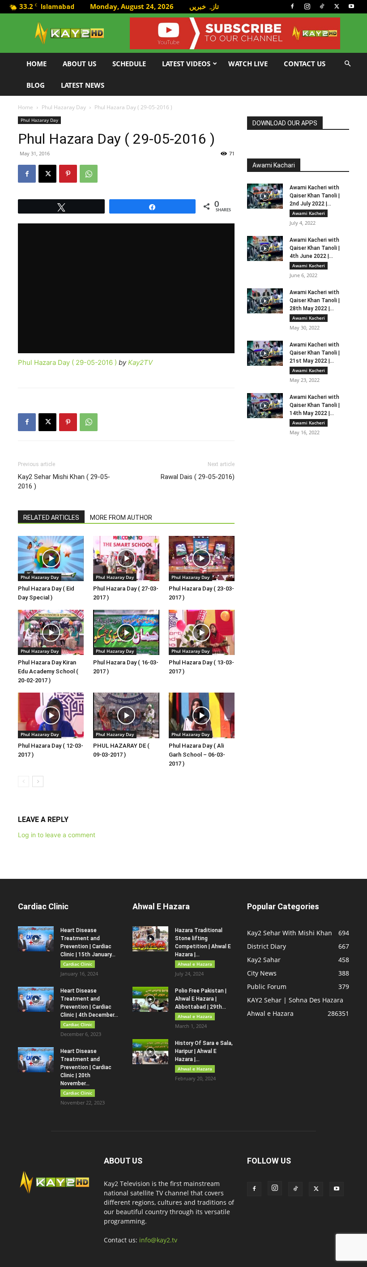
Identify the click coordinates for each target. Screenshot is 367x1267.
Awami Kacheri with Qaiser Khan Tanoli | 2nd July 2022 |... (315, 195)
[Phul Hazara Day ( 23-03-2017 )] (202, 558)
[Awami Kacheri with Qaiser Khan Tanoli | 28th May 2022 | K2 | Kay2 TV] (265, 300)
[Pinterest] (68, 174)
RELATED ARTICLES (51, 517)
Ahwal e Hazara (195, 964)
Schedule (129, 63)
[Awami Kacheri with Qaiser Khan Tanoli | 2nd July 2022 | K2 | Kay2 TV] (265, 196)
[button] (347, 64)
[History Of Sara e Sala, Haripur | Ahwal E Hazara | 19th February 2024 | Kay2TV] (150, 1051)
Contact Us (304, 63)
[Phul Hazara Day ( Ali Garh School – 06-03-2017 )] (202, 715)
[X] (336, 6)
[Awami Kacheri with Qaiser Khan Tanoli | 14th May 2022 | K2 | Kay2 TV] (265, 405)
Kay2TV (140, 362)
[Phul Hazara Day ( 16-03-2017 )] (126, 632)
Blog (35, 85)
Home (36, 63)
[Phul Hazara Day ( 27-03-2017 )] (126, 558)
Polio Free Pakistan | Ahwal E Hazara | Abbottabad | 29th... (200, 999)
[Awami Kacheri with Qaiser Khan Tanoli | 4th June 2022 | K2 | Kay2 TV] (265, 248)
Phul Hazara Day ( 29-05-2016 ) (67, 362)
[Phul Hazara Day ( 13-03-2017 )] (202, 632)
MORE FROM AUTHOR (121, 517)
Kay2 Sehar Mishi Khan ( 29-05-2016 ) (64, 481)
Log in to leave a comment (56, 835)
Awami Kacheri (308, 213)
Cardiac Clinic (77, 964)
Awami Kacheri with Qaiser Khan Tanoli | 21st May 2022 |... (315, 353)
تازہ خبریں (204, 6)
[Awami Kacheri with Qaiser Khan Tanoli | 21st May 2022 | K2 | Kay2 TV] (265, 353)
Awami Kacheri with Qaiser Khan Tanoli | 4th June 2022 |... (315, 248)
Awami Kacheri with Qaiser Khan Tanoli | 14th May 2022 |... (315, 405)
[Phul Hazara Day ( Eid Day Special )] (51, 558)
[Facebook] (292, 6)
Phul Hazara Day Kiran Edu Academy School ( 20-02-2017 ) (48, 671)
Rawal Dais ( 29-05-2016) (198, 477)
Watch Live (248, 63)
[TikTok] (322, 6)
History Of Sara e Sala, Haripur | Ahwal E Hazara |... (204, 1051)
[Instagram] (307, 6)
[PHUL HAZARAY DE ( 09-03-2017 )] (126, 715)
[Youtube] (351, 6)
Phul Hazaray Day (64, 107)
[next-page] (37, 781)
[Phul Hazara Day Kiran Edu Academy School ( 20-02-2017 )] (51, 632)
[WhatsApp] (89, 174)
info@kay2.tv (158, 1240)
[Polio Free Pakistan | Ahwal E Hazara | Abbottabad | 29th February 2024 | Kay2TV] (150, 999)
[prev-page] (23, 781)
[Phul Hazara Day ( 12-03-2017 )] (51, 715)
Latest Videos (186, 63)
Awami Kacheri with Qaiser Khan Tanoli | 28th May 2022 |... (315, 300)
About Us (79, 63)
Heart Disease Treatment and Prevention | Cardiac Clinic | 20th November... (85, 1067)
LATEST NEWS (82, 85)
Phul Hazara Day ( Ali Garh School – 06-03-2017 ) (197, 754)
